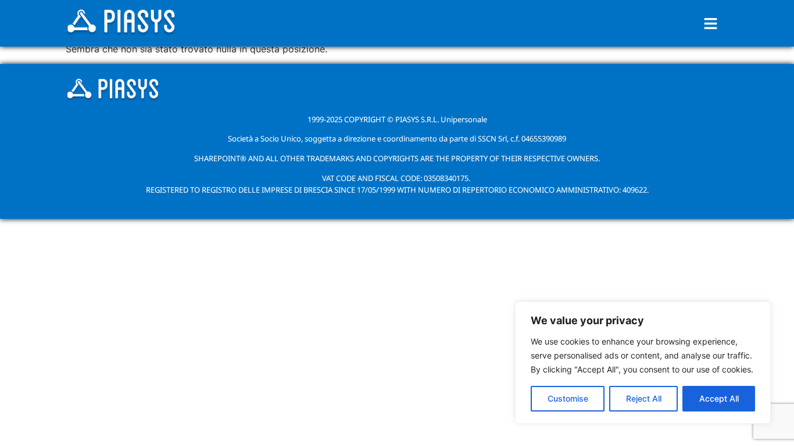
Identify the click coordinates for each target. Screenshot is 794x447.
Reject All (643, 398)
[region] (643, 362)
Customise (568, 398)
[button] (711, 24)
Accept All (719, 398)
